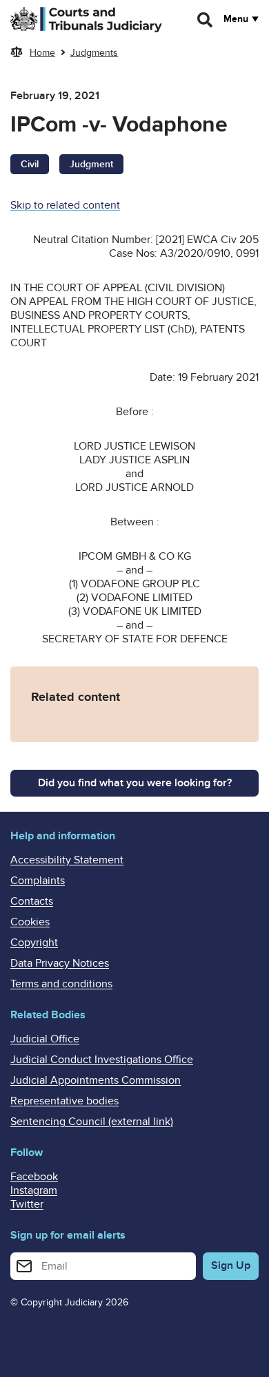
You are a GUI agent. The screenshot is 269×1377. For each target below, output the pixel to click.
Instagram (33, 1190)
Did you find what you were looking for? (135, 783)
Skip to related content (65, 205)
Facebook (34, 1177)
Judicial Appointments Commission (95, 1080)
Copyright (34, 942)
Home (42, 53)
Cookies (30, 922)
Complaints (37, 880)
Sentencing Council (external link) (91, 1121)
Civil (30, 164)
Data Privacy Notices (59, 963)
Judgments (94, 53)
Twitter (26, 1204)
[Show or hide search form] (205, 20)
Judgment (91, 164)
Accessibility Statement (66, 860)
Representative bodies (64, 1101)
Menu (235, 19)
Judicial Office (44, 1039)
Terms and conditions (61, 984)
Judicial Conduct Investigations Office (101, 1059)
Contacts (31, 901)
